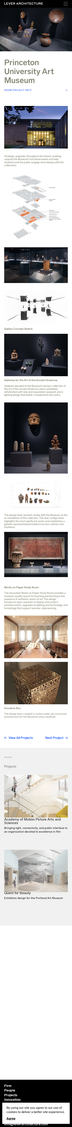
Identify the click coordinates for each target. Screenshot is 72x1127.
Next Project (54, 737)
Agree (10, 1119)
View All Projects (21, 737)
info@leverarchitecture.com (26, 1124)
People (9, 1090)
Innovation (12, 1100)
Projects (10, 1095)
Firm (7, 1086)
